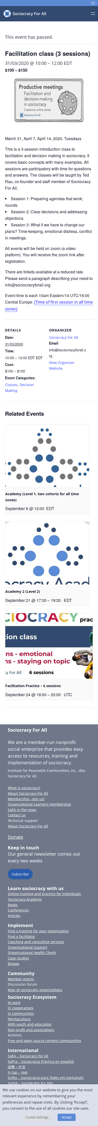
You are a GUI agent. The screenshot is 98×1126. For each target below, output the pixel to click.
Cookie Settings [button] (36, 1117)
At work (14, 1002)
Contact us (17, 815)
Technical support (23, 820)
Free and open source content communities (44, 1040)
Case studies (18, 958)
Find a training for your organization (38, 931)
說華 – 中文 (17, 1066)
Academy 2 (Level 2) (22, 591)
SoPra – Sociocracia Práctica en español (41, 1061)
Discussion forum (22, 984)
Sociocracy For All (63, 337)
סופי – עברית (17, 1072)
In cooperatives (20, 1008)
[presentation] (47, 455)
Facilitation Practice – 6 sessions (33, 685)
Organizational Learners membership (39, 804)
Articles (14, 915)
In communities (21, 1013)
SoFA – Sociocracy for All (28, 1056)
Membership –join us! (26, 799)
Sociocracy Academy (25, 899)
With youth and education (30, 1024)
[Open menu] (93, 3)
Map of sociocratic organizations (35, 989)
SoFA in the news (22, 809)
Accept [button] (67, 1117)
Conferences (18, 910)
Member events (21, 979)
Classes (11, 384)
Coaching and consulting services (36, 941)
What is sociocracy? (24, 787)
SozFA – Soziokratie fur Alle (30, 1083)
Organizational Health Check (32, 952)
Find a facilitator (21, 936)
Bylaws (13, 963)
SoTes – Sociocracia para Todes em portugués (46, 1077)
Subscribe (20, 874)
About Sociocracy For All (28, 793)
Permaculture (19, 1019)
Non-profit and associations (31, 1029)
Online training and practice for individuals (44, 893)
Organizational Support (27, 947)
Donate (15, 837)
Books (13, 904)
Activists (15, 1035)
